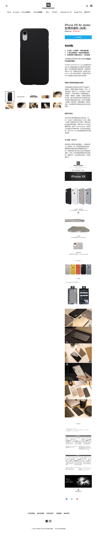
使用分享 (87, 12)
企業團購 (58, 513)
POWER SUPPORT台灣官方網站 (44, 528)
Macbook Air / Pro (66, 12)
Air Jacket (16, 12)
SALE (9, 12)
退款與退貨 (50, 513)
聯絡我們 (66, 513)
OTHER (54, 12)
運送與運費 (40, 513)
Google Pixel (78, 12)
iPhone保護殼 (26, 12)
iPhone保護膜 (38, 12)
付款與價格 (31, 513)
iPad (47, 12)
